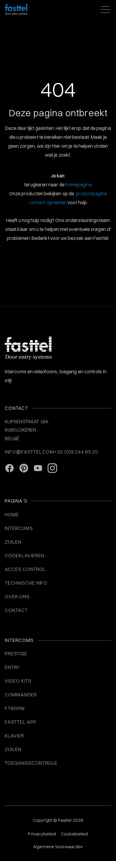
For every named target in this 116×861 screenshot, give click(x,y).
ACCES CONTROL (25, 569)
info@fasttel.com (29, 452)
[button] (104, 9)
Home (12, 514)
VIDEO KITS (18, 681)
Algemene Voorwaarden (58, 846)
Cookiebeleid (74, 834)
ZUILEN (13, 542)
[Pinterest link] (24, 468)
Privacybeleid (42, 834)
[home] (16, 9)
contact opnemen (48, 202)
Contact (16, 610)
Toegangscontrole (31, 763)
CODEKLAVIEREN (24, 555)
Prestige (16, 654)
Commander (21, 695)
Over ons (17, 596)
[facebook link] (9, 468)
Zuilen (13, 749)
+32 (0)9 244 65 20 (76, 452)
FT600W (15, 708)
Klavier (14, 736)
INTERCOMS (19, 528)
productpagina (91, 193)
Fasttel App (20, 722)
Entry (12, 667)
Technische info (26, 583)
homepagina (78, 185)
